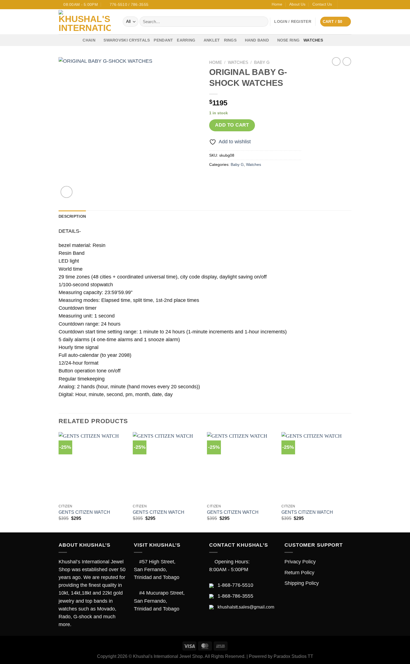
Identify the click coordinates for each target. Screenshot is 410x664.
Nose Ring (288, 40)
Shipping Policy (301, 583)
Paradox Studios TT (293, 656)
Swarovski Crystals (126, 40)
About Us (297, 4)
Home (277, 4)
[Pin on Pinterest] (248, 178)
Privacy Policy (300, 561)
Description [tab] (72, 216)
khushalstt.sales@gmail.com (246, 607)
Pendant (163, 40)
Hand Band (257, 40)
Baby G (262, 62)
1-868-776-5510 (235, 585)
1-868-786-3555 (235, 596)
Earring (186, 40)
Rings (230, 40)
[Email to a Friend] (237, 178)
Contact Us (322, 4)
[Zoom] (67, 192)
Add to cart (232, 125)
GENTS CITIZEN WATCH (84, 512)
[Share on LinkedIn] (259, 178)
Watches (313, 40)
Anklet (212, 40)
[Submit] (262, 21)
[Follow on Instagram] (348, 5)
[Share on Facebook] (215, 178)
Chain (89, 40)
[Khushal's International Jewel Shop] (86, 21)
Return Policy (299, 572)
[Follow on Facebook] (342, 5)
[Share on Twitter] (226, 178)
